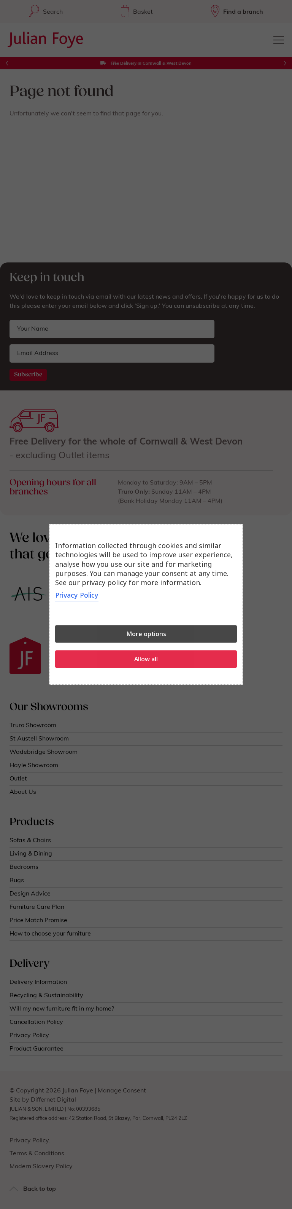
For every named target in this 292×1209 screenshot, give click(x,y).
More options (146, 634)
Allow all (146, 659)
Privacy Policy (76, 595)
